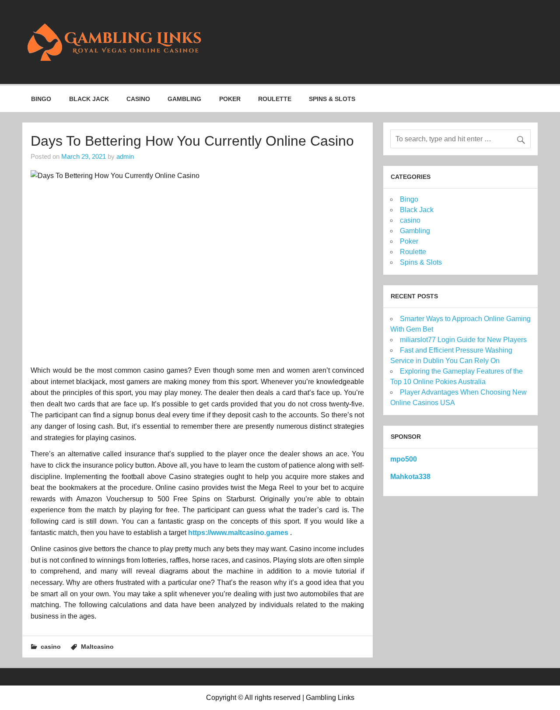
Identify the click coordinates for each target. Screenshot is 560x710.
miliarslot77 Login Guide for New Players (463, 339)
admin (125, 156)
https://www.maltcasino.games (238, 532)
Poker (230, 98)
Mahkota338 (410, 476)
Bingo (41, 98)
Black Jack (89, 98)
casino (138, 98)
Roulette (274, 98)
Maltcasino (97, 646)
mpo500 (403, 459)
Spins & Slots (332, 98)
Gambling (184, 98)
